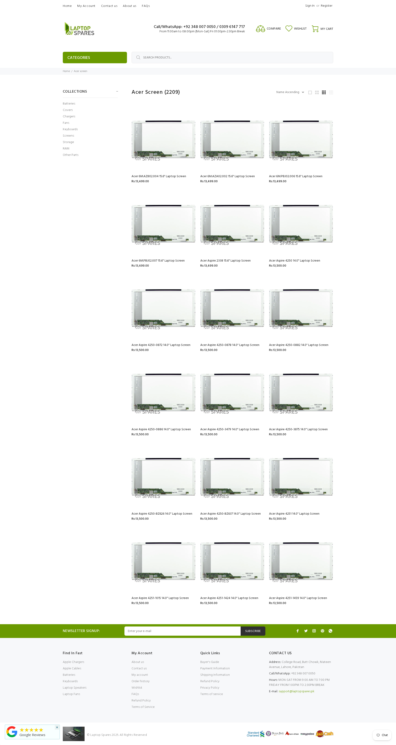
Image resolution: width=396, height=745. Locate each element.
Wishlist (137, 687)
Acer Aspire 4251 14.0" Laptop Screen (294, 513)
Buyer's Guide (209, 662)
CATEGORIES (78, 58)
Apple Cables (72, 668)
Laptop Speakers (74, 687)
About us (138, 662)
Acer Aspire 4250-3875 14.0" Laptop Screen (298, 429)
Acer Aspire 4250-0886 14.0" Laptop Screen (161, 429)
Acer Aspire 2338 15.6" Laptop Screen (225, 260)
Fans (66, 123)
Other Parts (70, 154)
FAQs (135, 694)
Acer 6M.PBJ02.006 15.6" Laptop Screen (295, 176)
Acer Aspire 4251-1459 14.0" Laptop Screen (298, 598)
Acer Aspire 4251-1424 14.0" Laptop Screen (229, 598)
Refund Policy (141, 700)
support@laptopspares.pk (296, 691)
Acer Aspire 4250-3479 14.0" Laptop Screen (229, 429)
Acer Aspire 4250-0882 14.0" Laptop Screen (298, 345)
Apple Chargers (73, 662)
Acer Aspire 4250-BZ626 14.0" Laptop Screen (162, 513)
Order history (141, 681)
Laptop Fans (71, 694)
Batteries (69, 103)
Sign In (310, 5)
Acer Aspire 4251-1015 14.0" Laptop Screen (160, 598)
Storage (68, 142)
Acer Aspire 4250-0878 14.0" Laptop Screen (229, 345)
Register (326, 5)
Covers (68, 110)
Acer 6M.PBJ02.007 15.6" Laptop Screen (158, 260)
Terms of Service (143, 707)
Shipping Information (215, 675)
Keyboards (70, 129)
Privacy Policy (209, 687)
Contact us (139, 668)
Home (66, 71)
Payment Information (215, 668)
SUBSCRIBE (253, 631)
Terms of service (211, 694)
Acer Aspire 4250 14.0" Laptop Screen (294, 260)
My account (140, 675)
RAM (66, 148)
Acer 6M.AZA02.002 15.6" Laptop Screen (227, 176)
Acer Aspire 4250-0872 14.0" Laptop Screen (161, 345)
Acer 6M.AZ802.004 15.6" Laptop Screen (159, 176)
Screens (68, 135)
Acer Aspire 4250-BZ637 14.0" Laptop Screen (230, 513)
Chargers (69, 116)
